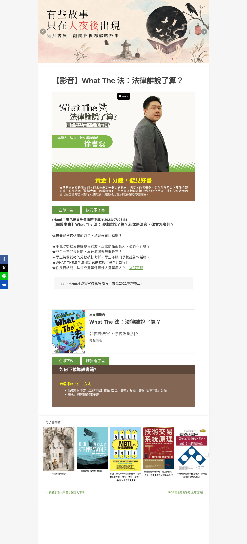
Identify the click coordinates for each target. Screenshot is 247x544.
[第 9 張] (133, 60)
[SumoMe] (4, 284)
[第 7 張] (127, 60)
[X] (4, 268)
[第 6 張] (125, 60)
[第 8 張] (130, 60)
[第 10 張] (135, 60)
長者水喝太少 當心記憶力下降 (65, 492)
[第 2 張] (114, 60)
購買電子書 (95, 210)
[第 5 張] (122, 60)
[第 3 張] (116, 60)
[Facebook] (4, 259)
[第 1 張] (111, 60)
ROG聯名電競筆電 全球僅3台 (187, 492)
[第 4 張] (119, 60)
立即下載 (66, 210)
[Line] (4, 276)
